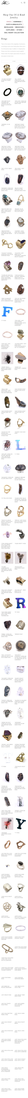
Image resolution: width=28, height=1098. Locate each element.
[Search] (21, 2)
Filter (14, 61)
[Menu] (24, 2)
